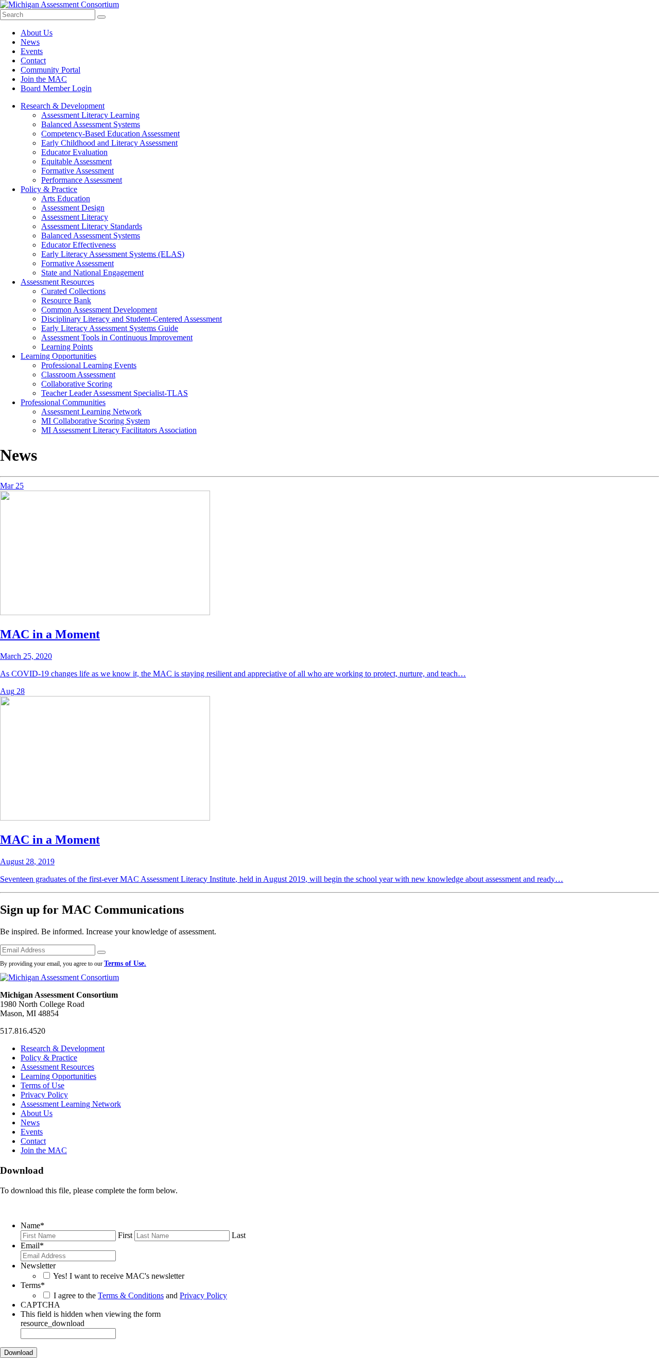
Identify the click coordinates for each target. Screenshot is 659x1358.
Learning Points (67, 346)
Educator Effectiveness (78, 244)
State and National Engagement (92, 272)
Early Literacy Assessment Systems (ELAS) (112, 254)
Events (32, 51)
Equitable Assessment (76, 161)
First (125, 1235)
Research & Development (63, 105)
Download (18, 1352)
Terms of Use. (125, 963)
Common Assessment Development (99, 309)
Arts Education (65, 198)
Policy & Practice (49, 189)
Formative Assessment (77, 170)
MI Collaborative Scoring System (95, 420)
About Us (37, 32)
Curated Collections (73, 291)
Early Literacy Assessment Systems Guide (109, 328)
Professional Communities (63, 402)
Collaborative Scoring (76, 383)
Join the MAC (44, 79)
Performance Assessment (81, 180)
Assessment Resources (57, 281)
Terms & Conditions (131, 1295)
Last (239, 1235)
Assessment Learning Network (91, 411)
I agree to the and (140, 1295)
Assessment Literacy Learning (90, 115)
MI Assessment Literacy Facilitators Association (119, 430)
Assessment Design (73, 207)
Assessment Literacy (74, 217)
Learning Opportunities (58, 356)
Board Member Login (56, 88)
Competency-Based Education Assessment (110, 133)
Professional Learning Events (88, 365)
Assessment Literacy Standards (91, 226)
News (30, 42)
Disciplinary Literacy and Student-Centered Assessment (131, 319)
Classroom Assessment (78, 374)
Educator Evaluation (74, 152)
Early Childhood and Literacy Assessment (109, 142)
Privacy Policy (44, 1094)
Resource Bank (66, 300)
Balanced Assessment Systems (90, 124)
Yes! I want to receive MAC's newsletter (118, 1276)
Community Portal (50, 69)
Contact (33, 60)
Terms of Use (42, 1085)
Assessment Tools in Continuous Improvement (117, 337)
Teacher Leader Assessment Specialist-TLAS (114, 393)
